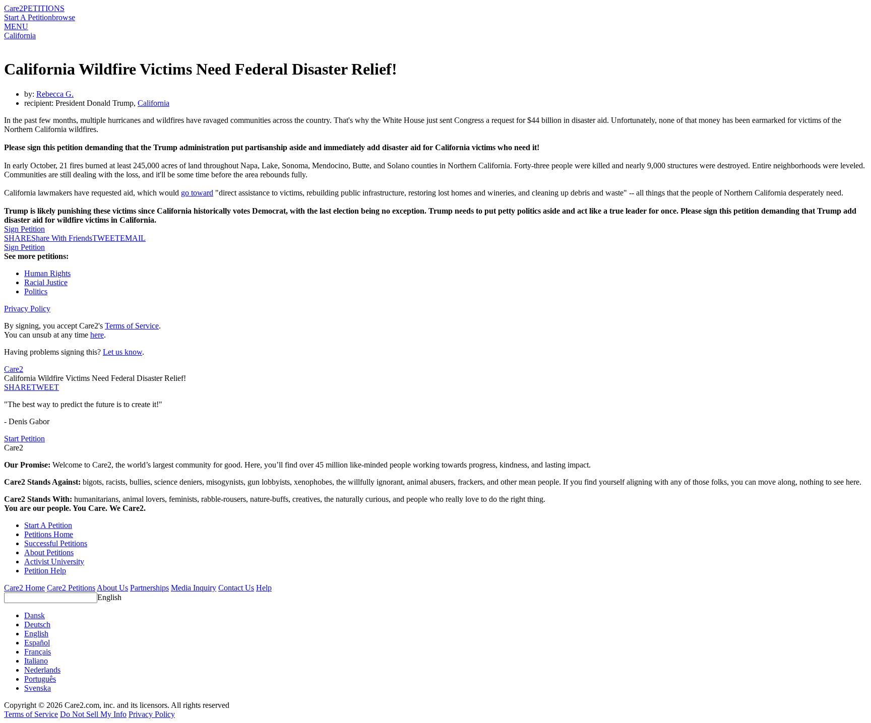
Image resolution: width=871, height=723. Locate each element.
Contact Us (236, 587)
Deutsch (37, 624)
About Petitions (49, 552)
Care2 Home (24, 587)
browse (63, 17)
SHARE (17, 387)
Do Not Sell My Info (93, 714)
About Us (112, 587)
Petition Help (45, 570)
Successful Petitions (55, 543)
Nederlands (42, 670)
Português (40, 679)
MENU (16, 26)
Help (264, 587)
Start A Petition (28, 17)
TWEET (106, 238)
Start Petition (24, 438)
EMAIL (133, 238)
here (97, 335)
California (20, 35)
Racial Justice (46, 282)
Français (37, 651)
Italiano (36, 660)
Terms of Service (132, 325)
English (109, 597)
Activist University (54, 561)
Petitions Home (48, 534)
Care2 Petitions (71, 587)
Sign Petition (24, 229)
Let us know (122, 352)
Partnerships (149, 587)
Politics (35, 291)
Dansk (34, 615)
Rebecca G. (55, 94)
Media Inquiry (193, 587)
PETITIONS (44, 8)
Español (37, 642)
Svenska (37, 688)
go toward (197, 192)
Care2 (13, 8)
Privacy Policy (27, 308)
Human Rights (47, 273)
